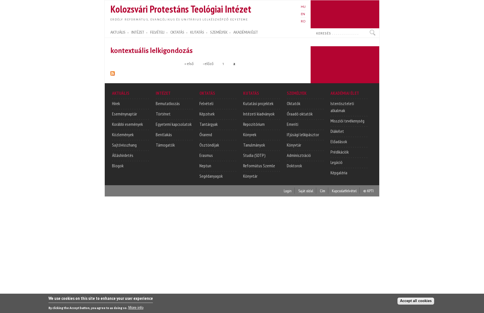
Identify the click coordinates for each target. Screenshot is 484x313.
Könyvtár (250, 176)
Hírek (116, 103)
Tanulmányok (254, 145)
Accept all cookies (416, 301)
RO (303, 21)
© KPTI (368, 190)
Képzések (207, 114)
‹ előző (208, 63)
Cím (322, 190)
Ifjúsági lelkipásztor (303, 134)
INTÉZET (137, 32)
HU (303, 7)
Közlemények (123, 134)
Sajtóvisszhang (124, 145)
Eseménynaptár (124, 114)
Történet (163, 114)
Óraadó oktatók (300, 114)
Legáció (337, 162)
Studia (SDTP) (254, 155)
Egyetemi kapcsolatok (174, 124)
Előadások (339, 141)
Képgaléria (339, 172)
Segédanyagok (211, 176)
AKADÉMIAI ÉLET (245, 32)
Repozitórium (254, 124)
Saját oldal (305, 190)
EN (303, 14)
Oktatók (293, 103)
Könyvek (249, 134)
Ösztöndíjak (209, 145)
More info (135, 307)
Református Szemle (259, 165)
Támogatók (165, 145)
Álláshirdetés (122, 155)
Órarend (205, 134)
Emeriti (292, 124)
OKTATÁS (177, 32)
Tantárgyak (208, 124)
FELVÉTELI (157, 32)
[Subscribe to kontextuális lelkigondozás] (112, 72)
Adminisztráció (299, 155)
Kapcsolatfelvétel (344, 190)
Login (288, 190)
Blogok (118, 165)
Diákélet (337, 131)
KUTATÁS (197, 32)
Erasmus (206, 155)
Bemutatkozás (168, 103)
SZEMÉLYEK (218, 32)
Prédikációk (340, 152)
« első (189, 63)
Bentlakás (164, 134)
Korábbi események (127, 124)
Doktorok (294, 165)
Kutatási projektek (258, 103)
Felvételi (206, 103)
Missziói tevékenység (347, 121)
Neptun (205, 165)
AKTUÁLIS (117, 32)
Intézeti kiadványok (258, 114)
